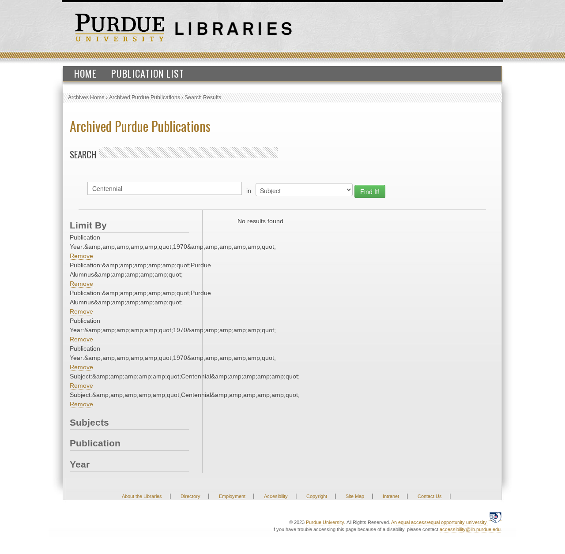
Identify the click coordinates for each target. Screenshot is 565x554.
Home (85, 73)
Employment (232, 496)
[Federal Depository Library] (495, 517)
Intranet (391, 496)
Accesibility (276, 496)
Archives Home (86, 97)
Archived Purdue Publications (144, 97)
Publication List (147, 73)
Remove (81, 255)
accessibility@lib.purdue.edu (470, 529)
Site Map (355, 496)
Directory (190, 496)
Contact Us (430, 496)
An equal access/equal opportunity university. (439, 522)
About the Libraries (142, 496)
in (248, 190)
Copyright (316, 496)
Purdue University (325, 522)
